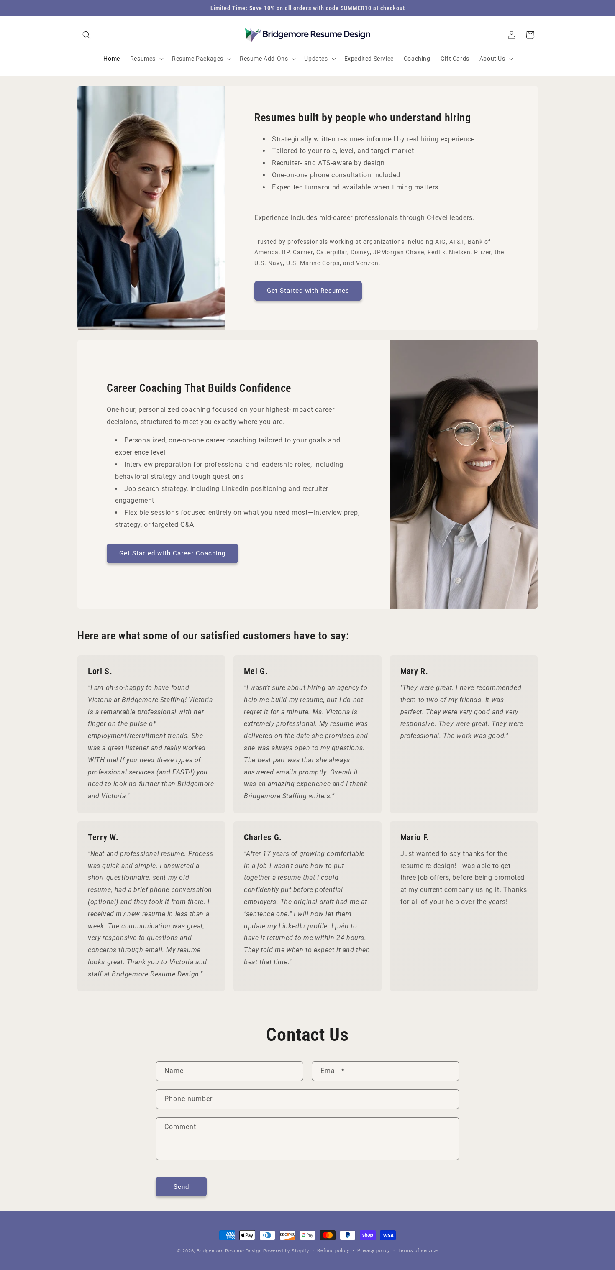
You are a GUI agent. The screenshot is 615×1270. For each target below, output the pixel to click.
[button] (86, 35)
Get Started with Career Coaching (172, 553)
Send (181, 1186)
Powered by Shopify (286, 1251)
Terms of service (418, 1250)
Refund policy (333, 1250)
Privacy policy (373, 1250)
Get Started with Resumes (308, 290)
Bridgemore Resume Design (229, 1251)
